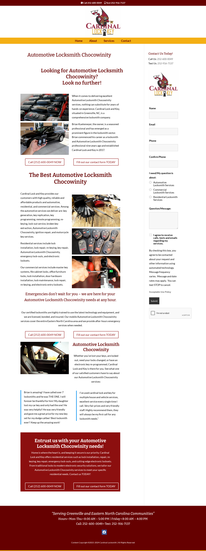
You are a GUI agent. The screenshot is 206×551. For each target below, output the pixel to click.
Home (79, 40)
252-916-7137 (165, 63)
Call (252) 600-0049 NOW (44, 162)
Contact (126, 40)
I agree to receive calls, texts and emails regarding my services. (165, 239)
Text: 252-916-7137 (117, 524)
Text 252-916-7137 (115, 3)
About (93, 40)
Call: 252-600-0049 (89, 524)
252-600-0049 (165, 59)
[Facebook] (104, 532)
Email (152, 124)
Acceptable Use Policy (160, 292)
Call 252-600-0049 (92, 3)
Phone (152, 140)
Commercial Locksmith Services (163, 191)
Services (109, 40)
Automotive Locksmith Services (163, 184)
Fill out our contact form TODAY (96, 162)
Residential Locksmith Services (165, 198)
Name (152, 108)
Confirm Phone (157, 156)
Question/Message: (160, 208)
